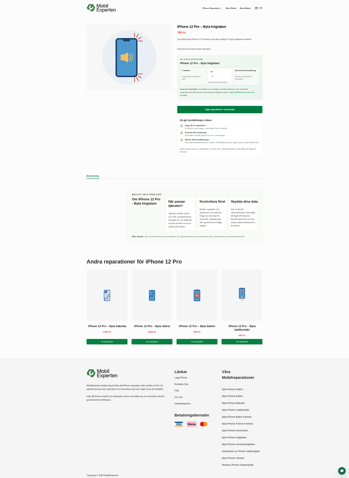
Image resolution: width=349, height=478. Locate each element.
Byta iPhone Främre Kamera (237, 423)
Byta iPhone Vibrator (233, 458)
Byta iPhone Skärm (232, 389)
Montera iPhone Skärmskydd (237, 465)
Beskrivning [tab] (93, 176)
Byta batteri (245, 8)
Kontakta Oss (181, 384)
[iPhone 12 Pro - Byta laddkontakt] (242, 295)
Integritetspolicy (182, 403)
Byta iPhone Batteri (232, 396)
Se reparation (107, 341)
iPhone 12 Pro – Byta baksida (107, 326)
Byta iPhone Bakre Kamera (237, 417)
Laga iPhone (180, 377)
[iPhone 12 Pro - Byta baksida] (107, 295)
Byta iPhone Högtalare (234, 437)
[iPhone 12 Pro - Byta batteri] (197, 295)
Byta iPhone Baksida (233, 403)
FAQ (176, 390)
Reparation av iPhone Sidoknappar (241, 451)
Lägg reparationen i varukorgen (220, 109)
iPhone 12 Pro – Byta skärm (152, 326)
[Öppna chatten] (342, 471)
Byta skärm (231, 8)
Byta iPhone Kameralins (235, 430)
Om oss (178, 397)
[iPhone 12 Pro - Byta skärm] (152, 295)
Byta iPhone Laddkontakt (235, 410)
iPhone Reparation (211, 8)
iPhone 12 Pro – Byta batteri (197, 326)
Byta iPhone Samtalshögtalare (238, 444)
